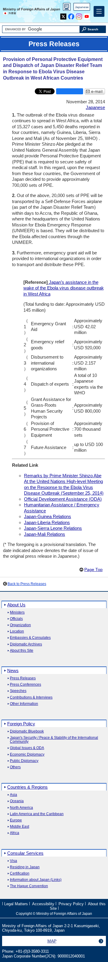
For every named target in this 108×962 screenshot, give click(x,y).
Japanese (82, 7)
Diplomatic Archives (26, 644)
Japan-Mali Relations (44, 534)
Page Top (93, 569)
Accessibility (43, 903)
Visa (13, 861)
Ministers (17, 613)
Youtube (87, 15)
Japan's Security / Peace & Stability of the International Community (54, 740)
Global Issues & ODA (27, 748)
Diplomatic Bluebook (27, 731)
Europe (16, 820)
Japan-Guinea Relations (47, 516)
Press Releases (23, 678)
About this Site (21, 651)
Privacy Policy (71, 903)
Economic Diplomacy (27, 755)
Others (15, 767)
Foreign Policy (21, 723)
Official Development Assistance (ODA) (63, 499)
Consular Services (25, 853)
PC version (66, 8)
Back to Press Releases (27, 584)
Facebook (71, 15)
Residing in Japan (25, 867)
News (13, 670)
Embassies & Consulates (30, 638)
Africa (14, 833)
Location (17, 631)
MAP (51, 941)
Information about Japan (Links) (36, 880)
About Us (16, 604)
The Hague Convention (29, 886)
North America (21, 808)
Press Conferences (25, 685)
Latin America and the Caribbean (37, 814)
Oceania (17, 801)
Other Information (24, 704)
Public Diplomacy (24, 761)
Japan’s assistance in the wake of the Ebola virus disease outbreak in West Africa (63, 288)
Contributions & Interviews (31, 697)
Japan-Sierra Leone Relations (53, 528)
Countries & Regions (27, 787)
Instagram (79, 15)
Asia (13, 795)
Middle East (19, 827)
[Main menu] (99, 11)
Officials (16, 619)
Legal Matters (16, 903)
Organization (20, 625)
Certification (19, 874)
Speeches (18, 691)
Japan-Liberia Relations (47, 522)
